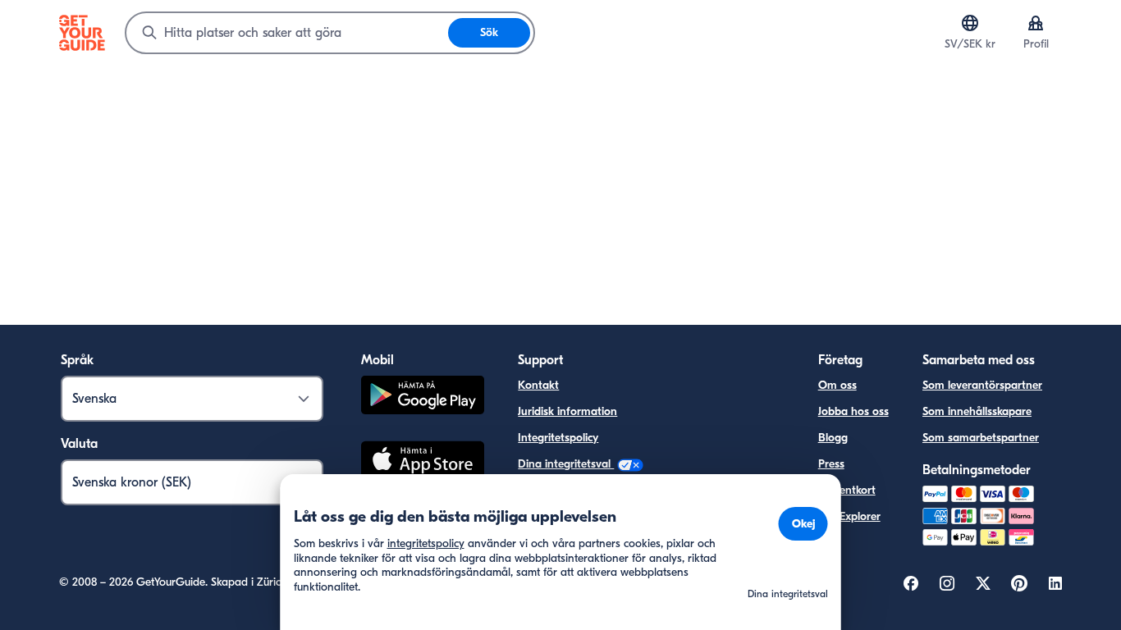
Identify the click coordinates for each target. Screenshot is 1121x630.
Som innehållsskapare (977, 411)
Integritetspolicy (558, 438)
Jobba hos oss (853, 411)
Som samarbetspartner (980, 438)
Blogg (833, 438)
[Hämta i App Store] (422, 462)
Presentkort (847, 490)
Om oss (837, 385)
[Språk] (970, 23)
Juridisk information (567, 411)
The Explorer (849, 516)
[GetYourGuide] (82, 33)
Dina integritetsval (566, 464)
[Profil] (1036, 23)
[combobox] (287, 33)
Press (831, 464)
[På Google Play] (422, 397)
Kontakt (538, 385)
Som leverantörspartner (982, 385)
